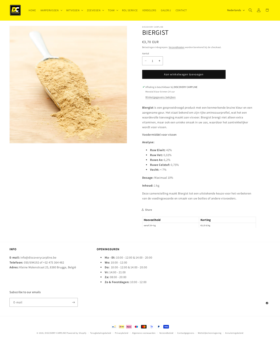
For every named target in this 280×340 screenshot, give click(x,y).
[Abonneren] (73, 302)
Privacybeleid (121, 333)
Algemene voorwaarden (144, 333)
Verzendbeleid (166, 333)
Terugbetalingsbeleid (100, 333)
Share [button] (148, 209)
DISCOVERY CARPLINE (55, 333)
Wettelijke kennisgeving (209, 333)
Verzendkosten (176, 47)
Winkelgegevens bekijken (160, 97)
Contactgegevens (185, 333)
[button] (51, 10)
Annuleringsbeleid (234, 333)
